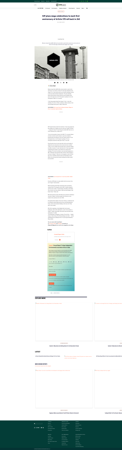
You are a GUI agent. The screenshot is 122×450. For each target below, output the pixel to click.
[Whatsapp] (80, 1)
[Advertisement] (61, 29)
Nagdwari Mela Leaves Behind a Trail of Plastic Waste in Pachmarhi (64, 413)
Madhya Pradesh (64, 410)
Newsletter (48, 1)
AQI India (77, 439)
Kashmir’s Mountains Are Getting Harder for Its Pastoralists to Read (64, 346)
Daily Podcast (50, 439)
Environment (64, 436)
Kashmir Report (61, 11)
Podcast (78, 8)
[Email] (60, 240)
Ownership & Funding (51, 428)
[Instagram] (83, 1)
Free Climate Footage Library (52, 441)
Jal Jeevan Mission (78, 444)
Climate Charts (78, 443)
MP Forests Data (78, 436)
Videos (49, 443)
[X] (81, 1)
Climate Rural (64, 443)
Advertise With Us (64, 425)
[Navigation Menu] (35, 5)
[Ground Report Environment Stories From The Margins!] (61, 4)
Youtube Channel (37, 1)
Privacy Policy (64, 426)
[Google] (43, 427)
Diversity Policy (64, 428)
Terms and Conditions (65, 430)
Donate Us (43, 1)
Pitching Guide (78, 430)
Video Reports (72, 8)
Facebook (51, 223)
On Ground (48, 8)
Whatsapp (60, 223)
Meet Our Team (50, 426)
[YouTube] (38, 427)
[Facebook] (85, 1)
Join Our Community (79, 428)
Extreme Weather (64, 343)
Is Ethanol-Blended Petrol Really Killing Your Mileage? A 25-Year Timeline (47, 356)
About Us (49, 423)
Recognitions (50, 430)
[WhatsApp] (34, 427)
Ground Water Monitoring (79, 446)
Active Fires (77, 441)
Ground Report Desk (59, 234)
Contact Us (49, 425)
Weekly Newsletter (78, 425)
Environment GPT (54, 1)
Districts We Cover (64, 444)
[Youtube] (87, 1)
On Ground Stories (64, 439)
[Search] (86, 8)
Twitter (54, 223)
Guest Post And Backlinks (66, 423)
